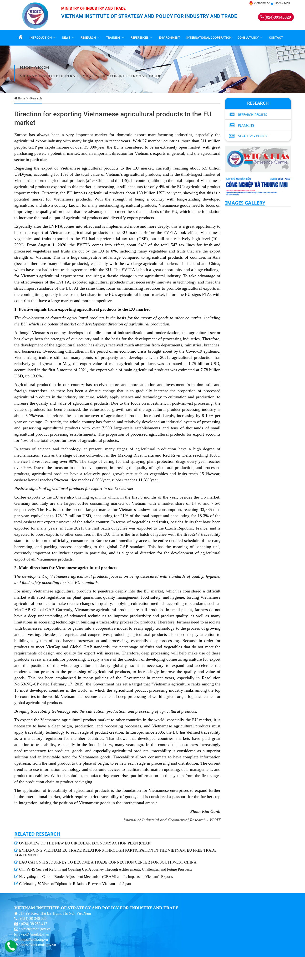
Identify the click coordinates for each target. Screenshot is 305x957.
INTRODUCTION (41, 37)
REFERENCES (140, 37)
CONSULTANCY (248, 37)
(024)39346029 (277, 17)
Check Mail (282, 3)
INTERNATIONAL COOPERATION (208, 37)
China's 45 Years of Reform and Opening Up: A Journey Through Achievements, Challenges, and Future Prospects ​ (105, 869)
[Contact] (12, 950)
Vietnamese (262, 3)
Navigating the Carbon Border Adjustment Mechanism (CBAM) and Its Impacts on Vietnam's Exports (95, 877)
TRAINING (113, 37)
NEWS (66, 37)
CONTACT (276, 37)
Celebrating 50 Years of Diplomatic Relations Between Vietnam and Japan (74, 884)
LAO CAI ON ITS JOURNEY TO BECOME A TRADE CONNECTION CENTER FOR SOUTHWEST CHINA (107, 862)
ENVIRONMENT (169, 37)
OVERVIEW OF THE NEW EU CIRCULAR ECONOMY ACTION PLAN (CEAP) (84, 843)
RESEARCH (88, 37)
